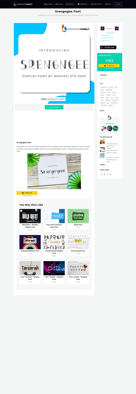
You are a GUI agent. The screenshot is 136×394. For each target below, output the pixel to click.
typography (103, 105)
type (102, 100)
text (112, 97)
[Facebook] (101, 174)
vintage (110, 105)
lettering (114, 92)
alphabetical (104, 87)
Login (118, 4)
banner (111, 87)
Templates (97, 4)
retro (114, 95)
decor (102, 90)
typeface (108, 100)
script (102, 97)
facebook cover (105, 40)
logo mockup (111, 32)
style (107, 97)
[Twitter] (104, 174)
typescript (115, 100)
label (109, 92)
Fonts (101, 78)
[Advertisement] (72, 127)
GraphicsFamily (109, 123)
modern (108, 95)
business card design (107, 38)
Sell (109, 4)
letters (102, 95)
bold (116, 87)
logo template (105, 35)
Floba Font (78, 225)
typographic (114, 103)
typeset (102, 103)
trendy (116, 97)
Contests (83, 4)
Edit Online (55, 107)
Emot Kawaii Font (78, 251)
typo (108, 103)
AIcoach (49, 4)
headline (103, 92)
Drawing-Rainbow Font (30, 251)
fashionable (109, 90)
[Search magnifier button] (117, 28)
